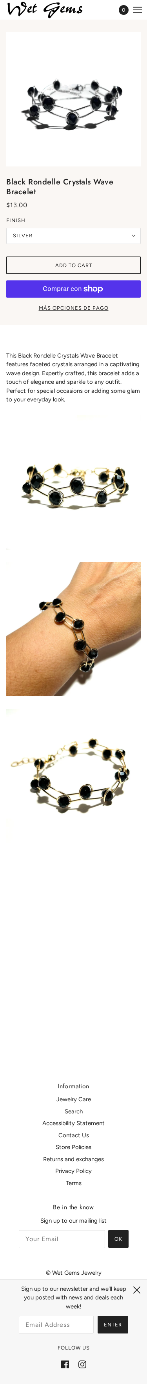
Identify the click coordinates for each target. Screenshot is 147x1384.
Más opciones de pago (74, 308)
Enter (113, 1325)
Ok (118, 1239)
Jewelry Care (73, 1099)
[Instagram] (82, 1364)
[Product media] (73, 482)
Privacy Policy (73, 1170)
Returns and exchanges (73, 1159)
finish (15, 220)
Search (74, 1111)
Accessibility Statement (73, 1123)
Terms (74, 1183)
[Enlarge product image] (73, 99)
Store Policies (73, 1147)
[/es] (53, 10)
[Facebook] (65, 1364)
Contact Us (73, 1135)
